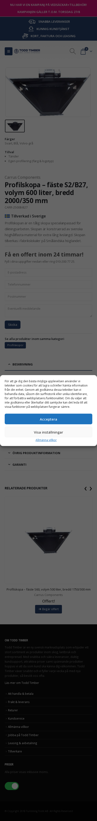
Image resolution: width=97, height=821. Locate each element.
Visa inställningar (48, 432)
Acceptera (48, 419)
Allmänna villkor (46, 440)
